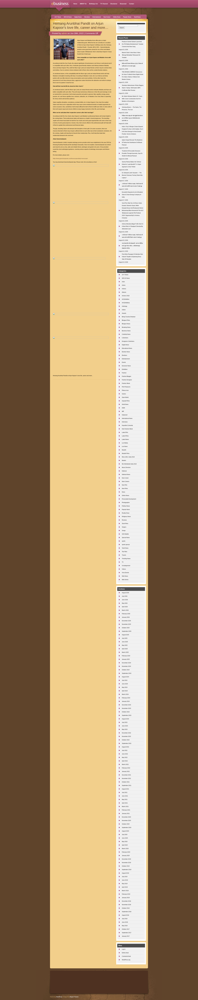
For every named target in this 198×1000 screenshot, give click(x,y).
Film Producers (126, 387)
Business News (126, 331)
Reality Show (125, 513)
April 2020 (125, 845)
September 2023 (126, 715)
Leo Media (125, 443)
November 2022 (126, 736)
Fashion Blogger (126, 376)
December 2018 (126, 901)
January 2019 (126, 897)
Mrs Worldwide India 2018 (129, 464)
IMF (123, 411)
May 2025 (124, 645)
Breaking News (126, 327)
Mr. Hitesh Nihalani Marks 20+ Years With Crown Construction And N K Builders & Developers (132, 99)
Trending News (126, 558)
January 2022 (126, 771)
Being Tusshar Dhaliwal (128, 316)
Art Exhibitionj (126, 302)
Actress (124, 288)
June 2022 (125, 754)
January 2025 (126, 659)
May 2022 (124, 757)
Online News (116, 17)
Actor (123, 281)
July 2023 (124, 722)
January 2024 (126, 701)
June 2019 (125, 880)
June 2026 (125, 599)
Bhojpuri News (126, 324)
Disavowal (123, 4)
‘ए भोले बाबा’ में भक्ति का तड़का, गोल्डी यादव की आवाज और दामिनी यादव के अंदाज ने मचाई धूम (132, 185)
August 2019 (125, 873)
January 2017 (126, 936)
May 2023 (124, 729)
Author (124, 309)
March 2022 (125, 764)
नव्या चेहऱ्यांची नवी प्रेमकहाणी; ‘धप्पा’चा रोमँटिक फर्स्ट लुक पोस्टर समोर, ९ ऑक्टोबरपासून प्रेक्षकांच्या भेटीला (132, 246)
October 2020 (126, 824)
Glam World (125, 397)
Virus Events (125, 572)
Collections (125, 338)
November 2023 (126, 708)
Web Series (125, 579)
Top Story (57, 21)
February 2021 (126, 810)
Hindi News (125, 404)
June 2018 (125, 922)
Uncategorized (126, 565)
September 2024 (126, 673)
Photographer (126, 502)
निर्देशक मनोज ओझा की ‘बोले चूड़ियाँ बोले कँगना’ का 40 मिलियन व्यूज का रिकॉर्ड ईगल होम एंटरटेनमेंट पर (132, 118)
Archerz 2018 (125, 295)
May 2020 (124, 841)
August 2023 (125, 719)
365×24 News (68, 17)
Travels (124, 555)
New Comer (107, 17)
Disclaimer (113, 4)
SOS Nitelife (125, 534)
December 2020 (126, 817)
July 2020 (124, 834)
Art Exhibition (125, 299)
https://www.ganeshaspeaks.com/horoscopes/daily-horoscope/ (70, 158)
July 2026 (124, 596)
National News (126, 474)
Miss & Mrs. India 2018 (128, 457)
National (124, 471)
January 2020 (126, 855)
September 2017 (126, 932)
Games (124, 394)
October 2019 (126, 866)
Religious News (126, 516)
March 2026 (125, 610)
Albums (124, 292)
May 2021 (124, 799)
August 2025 (125, 635)
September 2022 (126, 743)
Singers (124, 527)
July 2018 (124, 918)
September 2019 (126, 869)
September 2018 (126, 911)
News (123, 492)
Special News (126, 537)
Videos (124, 569)
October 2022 (126, 740)
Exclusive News (126, 366)
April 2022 (125, 761)
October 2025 (126, 627)
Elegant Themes (74, 996)
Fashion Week (126, 383)
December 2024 (126, 663)
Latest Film (125, 432)
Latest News (125, 439)
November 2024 (126, 666)
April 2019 (125, 887)
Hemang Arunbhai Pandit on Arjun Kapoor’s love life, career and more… (80, 25)
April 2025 (125, 649)
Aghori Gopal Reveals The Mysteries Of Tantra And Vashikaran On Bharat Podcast (132, 142)
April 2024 (125, 691)
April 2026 (125, 606)
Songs (124, 530)
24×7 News (58, 17)
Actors (123, 285)
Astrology (124, 306)
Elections (87, 17)
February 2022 (126, 768)
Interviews (125, 422)
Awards (124, 313)
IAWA (123, 408)
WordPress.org (126, 960)
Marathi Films (125, 453)
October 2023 (126, 712)
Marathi (124, 450)
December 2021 (126, 775)
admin (64, 33)
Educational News (127, 348)
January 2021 (126, 813)
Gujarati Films (126, 401)
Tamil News (137, 17)
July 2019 (124, 876)
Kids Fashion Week (127, 429)
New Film (124, 485)
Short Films (125, 523)
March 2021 (125, 806)
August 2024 (125, 677)
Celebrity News (126, 334)
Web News (125, 576)
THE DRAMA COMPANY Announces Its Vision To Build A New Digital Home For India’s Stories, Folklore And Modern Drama (132, 75)
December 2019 (126, 859)
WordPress (59, 996)
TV (122, 562)
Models (124, 460)
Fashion (124, 373)
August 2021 (125, 789)
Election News (126, 352)
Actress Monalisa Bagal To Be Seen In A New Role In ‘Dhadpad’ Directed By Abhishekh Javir (132, 226)
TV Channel (104, 4)
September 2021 (126, 785)
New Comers (125, 481)
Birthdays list (93, 4)
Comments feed (126, 956)
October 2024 (126, 670)
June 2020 (125, 838)
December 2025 (126, 620)
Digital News (78, 17)
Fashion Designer (127, 380)
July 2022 (124, 750)
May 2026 (124, 603)
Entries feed (125, 953)
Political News (126, 506)
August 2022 (125, 747)
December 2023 (126, 705)
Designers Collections (128, 341)
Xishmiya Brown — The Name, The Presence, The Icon (131, 108)
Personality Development (129, 499)
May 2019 (124, 883)
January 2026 (126, 617)
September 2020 (126, 827)
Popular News (127, 17)
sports (123, 541)
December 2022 (126, 733)
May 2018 (124, 925)
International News (127, 418)
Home (75, 4)
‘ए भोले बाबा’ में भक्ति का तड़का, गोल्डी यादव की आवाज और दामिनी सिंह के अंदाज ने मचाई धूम (132, 236)
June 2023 (125, 726)
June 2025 (125, 642)
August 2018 (125, 915)
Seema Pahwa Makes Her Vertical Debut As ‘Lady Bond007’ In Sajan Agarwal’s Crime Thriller (131, 164)
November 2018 (126, 904)
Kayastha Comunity (127, 425)
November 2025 (126, 624)
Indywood (124, 415)
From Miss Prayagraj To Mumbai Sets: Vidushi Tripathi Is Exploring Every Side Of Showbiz (132, 256)
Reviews (124, 520)
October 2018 (126, 908)
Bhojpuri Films (126, 320)
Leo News (125, 446)
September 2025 (126, 631)
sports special (126, 544)
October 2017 (126, 929)
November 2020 (126, 820)
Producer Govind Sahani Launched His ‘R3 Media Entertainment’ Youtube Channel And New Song (132, 44)
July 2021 (124, 792)
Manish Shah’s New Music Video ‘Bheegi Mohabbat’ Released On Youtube (131, 55)
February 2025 (126, 656)
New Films (125, 488)
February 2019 (126, 894)
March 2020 (125, 848)
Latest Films (125, 436)
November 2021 (126, 778)
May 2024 (124, 687)
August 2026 (125, 592)
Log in (123, 949)
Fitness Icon (125, 390)
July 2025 (124, 638)
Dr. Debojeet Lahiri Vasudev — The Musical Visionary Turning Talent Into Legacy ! (132, 175)
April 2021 (125, 803)
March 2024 (125, 694)
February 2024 (126, 698)
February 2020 (126, 852)
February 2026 (126, 613)
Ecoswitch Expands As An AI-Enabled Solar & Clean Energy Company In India (132, 194)
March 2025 (125, 652)
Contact (131, 4)
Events (124, 362)
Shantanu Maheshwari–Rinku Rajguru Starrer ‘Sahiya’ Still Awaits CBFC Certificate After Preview (132, 88)
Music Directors (126, 467)
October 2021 (126, 782)
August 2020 (125, 831)
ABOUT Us (83, 4)
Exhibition (124, 369)
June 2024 (125, 684)
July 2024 (124, 680)
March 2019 (125, 890)
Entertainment (97, 17)
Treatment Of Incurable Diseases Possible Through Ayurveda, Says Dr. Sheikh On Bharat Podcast (132, 153)
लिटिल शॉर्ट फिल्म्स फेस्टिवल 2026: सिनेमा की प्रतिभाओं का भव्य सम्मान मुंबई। (132, 65)
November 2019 (126, 862)
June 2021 (125, 796)
